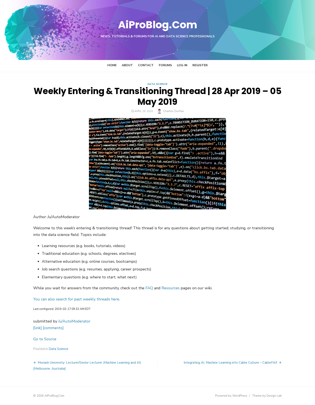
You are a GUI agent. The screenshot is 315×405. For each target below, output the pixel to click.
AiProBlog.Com (157, 25)
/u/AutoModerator (74, 321)
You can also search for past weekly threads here (76, 299)
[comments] (53, 327)
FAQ (149, 288)
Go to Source (44, 339)
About (127, 65)
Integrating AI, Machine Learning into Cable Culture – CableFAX (230, 362)
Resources (171, 288)
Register (200, 65)
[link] (37, 327)
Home (112, 65)
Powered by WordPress (231, 396)
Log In (182, 65)
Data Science (157, 84)
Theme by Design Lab (267, 396)
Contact (146, 65)
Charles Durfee (173, 111)
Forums (165, 65)
